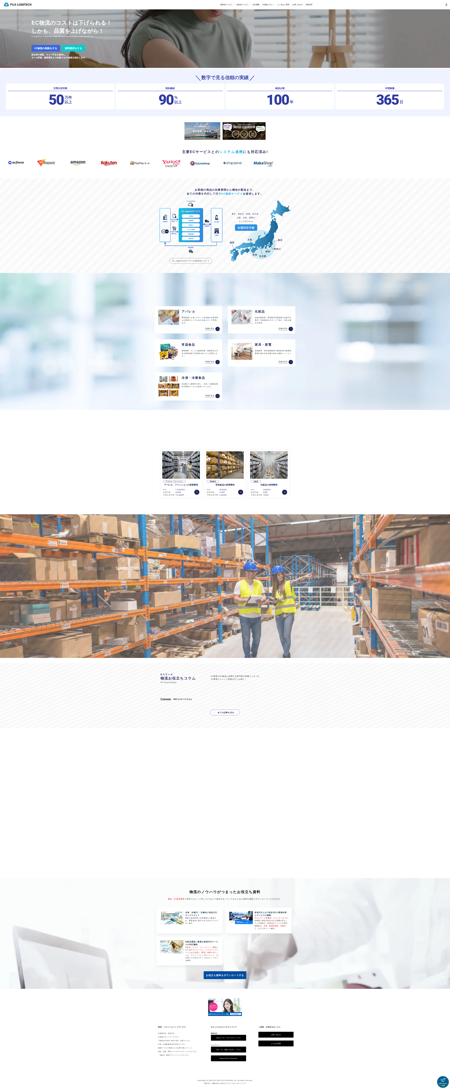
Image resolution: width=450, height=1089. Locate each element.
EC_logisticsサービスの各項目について (191, 260)
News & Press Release (228, 1058)
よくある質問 (276, 1043)
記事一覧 (277, 872)
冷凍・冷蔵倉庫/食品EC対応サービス (171, 1044)
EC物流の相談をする (45, 48)
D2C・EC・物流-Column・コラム (228, 1050)
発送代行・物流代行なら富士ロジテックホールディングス (225, 1083)
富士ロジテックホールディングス (228, 1038)
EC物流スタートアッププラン (168, 1037)
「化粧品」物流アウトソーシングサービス (173, 1055)
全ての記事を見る (226, 712)
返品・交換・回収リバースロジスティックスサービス (177, 1051)
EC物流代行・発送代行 (166, 1033)
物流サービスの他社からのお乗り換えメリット (175, 1048)
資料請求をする (73, 48)
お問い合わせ (276, 1035)
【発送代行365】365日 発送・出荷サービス (174, 1040)
